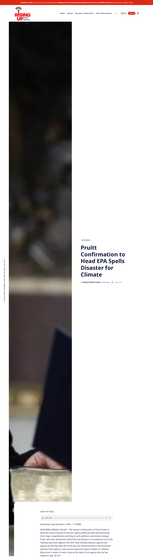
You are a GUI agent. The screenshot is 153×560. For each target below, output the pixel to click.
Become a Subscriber (84, 13)
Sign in (123, 13)
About (70, 13)
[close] (150, 2)
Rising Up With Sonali (91, 282)
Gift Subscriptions (104, 13)
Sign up (131, 13)
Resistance (86, 240)
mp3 (53, 524)
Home (62, 13)
